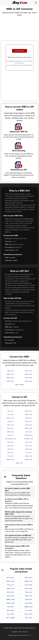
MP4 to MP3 (10, 577)
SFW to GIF (28, 446)
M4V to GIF (28, 421)
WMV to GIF (28, 371)
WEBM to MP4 (10, 599)
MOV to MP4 (10, 592)
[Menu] (36, 3)
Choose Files (19, 51)
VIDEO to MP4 (10, 603)
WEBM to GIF (10, 459)
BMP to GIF (28, 411)
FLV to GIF (10, 414)
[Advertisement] (19, 85)
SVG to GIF (10, 449)
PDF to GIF (10, 435)
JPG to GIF (10, 421)
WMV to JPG (10, 374)
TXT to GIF (10, 456)
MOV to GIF (28, 425)
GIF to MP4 (28, 618)
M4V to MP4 (28, 603)
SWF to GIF (28, 449)
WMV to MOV (10, 378)
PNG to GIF (10, 442)
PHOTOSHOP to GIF (10, 439)
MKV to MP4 (10, 596)
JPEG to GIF (28, 418)
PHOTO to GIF (28, 435)
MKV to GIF (10, 425)
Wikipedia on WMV (11, 260)
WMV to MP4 (10, 381)
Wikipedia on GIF (10, 343)
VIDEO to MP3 (10, 581)
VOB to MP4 (28, 599)
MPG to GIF (10, 432)
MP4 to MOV (28, 585)
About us (32, 628)
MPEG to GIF (28, 428)
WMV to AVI (10, 371)
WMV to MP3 (28, 378)
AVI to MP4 (10, 607)
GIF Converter (9, 340)
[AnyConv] (19, 3)
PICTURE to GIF (28, 439)
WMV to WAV (28, 381)
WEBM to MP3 (28, 607)
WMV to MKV (28, 374)
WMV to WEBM (19, 384)
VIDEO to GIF (28, 456)
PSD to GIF (10, 446)
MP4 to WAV (10, 610)
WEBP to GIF (28, 459)
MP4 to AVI (28, 592)
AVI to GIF (10, 411)
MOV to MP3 (28, 588)
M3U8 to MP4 (29, 614)
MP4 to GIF (10, 428)
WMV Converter (10, 257)
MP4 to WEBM (10, 618)
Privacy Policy (8, 628)
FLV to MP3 (28, 610)
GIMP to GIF (28, 414)
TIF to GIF (28, 452)
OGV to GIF (28, 432)
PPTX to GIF (28, 442)
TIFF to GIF (10, 452)
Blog (27, 628)
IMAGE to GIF (10, 418)
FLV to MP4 (10, 614)
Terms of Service (19, 628)
